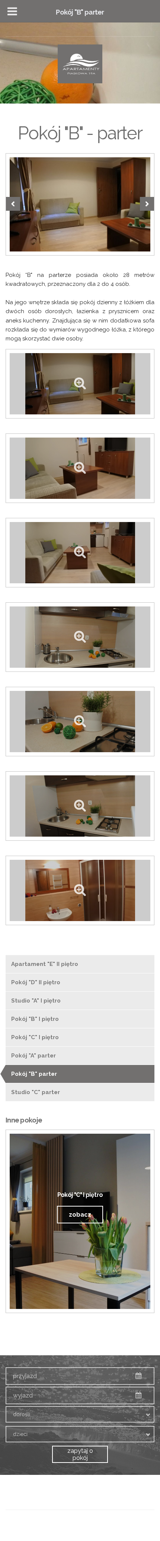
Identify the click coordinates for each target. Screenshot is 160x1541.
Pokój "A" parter (33, 1055)
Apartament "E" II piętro (44, 964)
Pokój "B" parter (34, 1074)
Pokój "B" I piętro (35, 1019)
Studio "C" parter (35, 1092)
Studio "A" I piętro (36, 1000)
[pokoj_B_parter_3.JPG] (80, 552)
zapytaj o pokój (80, 1454)
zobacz (80, 1214)
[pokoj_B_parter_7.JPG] (80, 890)
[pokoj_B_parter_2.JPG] (80, 468)
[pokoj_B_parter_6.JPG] (80, 806)
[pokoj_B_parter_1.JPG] (80, 204)
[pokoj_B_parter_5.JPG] (80, 721)
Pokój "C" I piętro (35, 1037)
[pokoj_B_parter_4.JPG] (80, 637)
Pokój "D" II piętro (35, 982)
